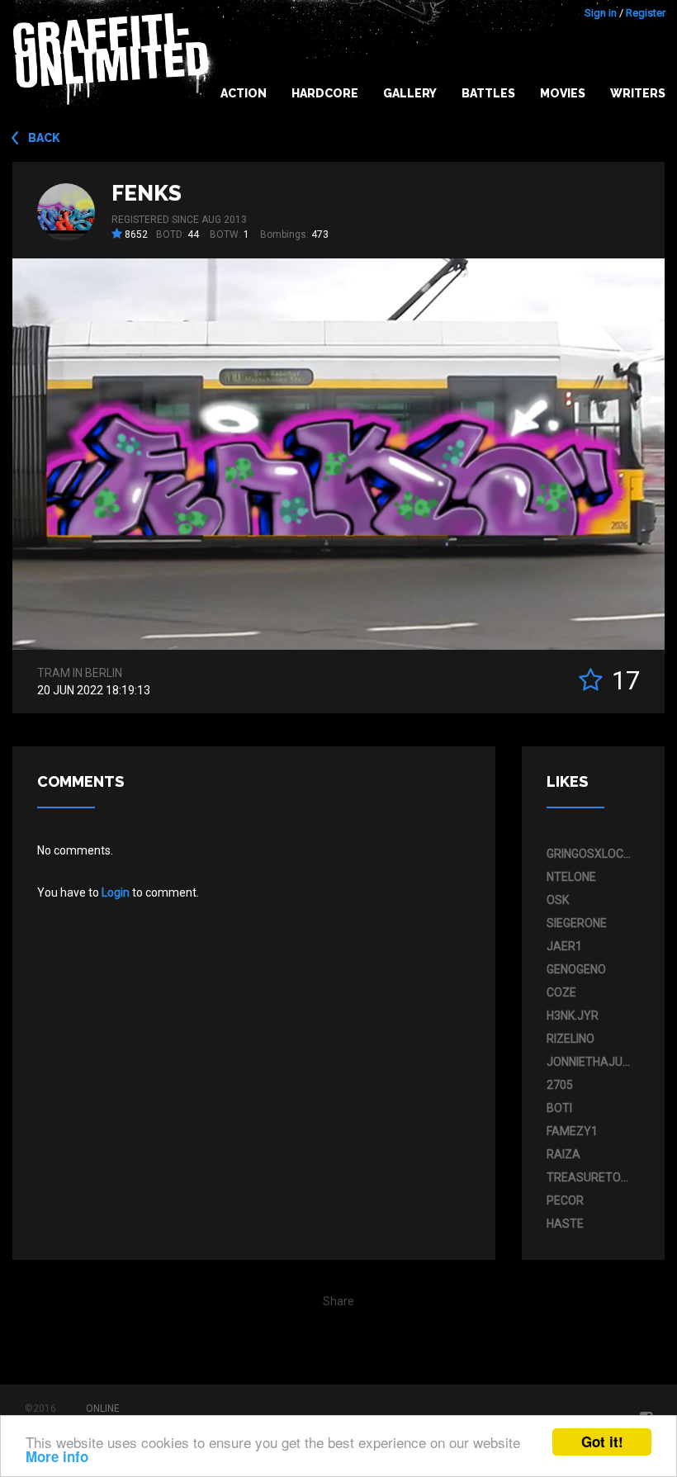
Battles (488, 93)
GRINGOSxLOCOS (589, 853)
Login (116, 892)
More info (57, 1456)
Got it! (602, 1441)
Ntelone (571, 876)
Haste (565, 1223)
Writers (637, 93)
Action (243, 93)
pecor (565, 1200)
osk (558, 900)
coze (561, 992)
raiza (563, 1154)
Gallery (410, 93)
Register (645, 13)
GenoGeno (576, 969)
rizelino (570, 1038)
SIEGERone (577, 923)
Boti (559, 1108)
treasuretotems (589, 1177)
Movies (562, 93)
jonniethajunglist (589, 1061)
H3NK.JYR (573, 1015)
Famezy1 (572, 1131)
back (44, 137)
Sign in (601, 13)
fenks (146, 193)
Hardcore (324, 93)
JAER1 (564, 946)
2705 (560, 1084)
